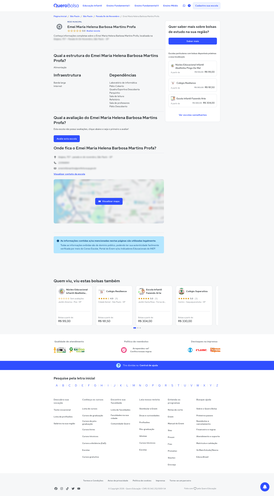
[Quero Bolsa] (66, 5)
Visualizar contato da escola (69, 174)
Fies (170, 444)
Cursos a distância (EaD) (94, 443)
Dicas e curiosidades (149, 415)
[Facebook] (56, 488)
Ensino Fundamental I (118, 5)
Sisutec (171, 457)
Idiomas (143, 436)
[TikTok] (67, 488)
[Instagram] (61, 488)
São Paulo (75, 16)
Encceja (172, 464)
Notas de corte (175, 410)
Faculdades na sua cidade (120, 417)
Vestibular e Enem (148, 408)
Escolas (86, 450)
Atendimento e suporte (208, 436)
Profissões (144, 422)
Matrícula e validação (206, 443)
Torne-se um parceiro (180, 480)
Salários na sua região (64, 423)
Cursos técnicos (90, 436)
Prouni (171, 437)
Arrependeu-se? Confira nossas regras (141, 350)
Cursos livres (88, 429)
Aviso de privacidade (118, 480)
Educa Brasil (202, 457)
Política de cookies (142, 480)
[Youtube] (78, 488)
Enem (170, 416)
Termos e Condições (93, 480)
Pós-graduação (146, 429)
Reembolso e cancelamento (203, 422)
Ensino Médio (170, 5)
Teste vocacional (62, 410)
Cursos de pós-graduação (89, 422)
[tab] (134, 327)
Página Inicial (60, 16)
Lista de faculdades (120, 410)
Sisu (170, 430)
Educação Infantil (92, 5)
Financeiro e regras (206, 429)
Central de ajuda (149, 365)
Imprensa (160, 480)
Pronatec (172, 451)
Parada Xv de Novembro (107, 16)
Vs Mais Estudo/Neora (207, 450)
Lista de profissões (63, 416)
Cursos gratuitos (90, 457)
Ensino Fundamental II (147, 5)
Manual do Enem (176, 423)
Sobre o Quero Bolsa (206, 408)
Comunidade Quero (120, 423)
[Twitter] (73, 488)
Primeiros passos (204, 415)
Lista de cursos (89, 408)
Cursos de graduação (92, 415)
